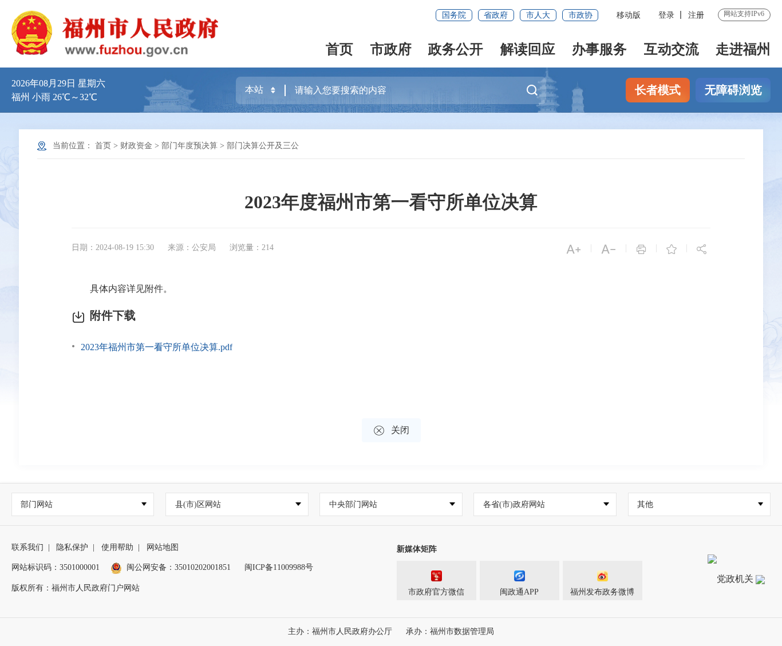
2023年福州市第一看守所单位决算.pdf (156, 347)
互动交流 (671, 49)
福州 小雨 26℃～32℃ (54, 97)
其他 (645, 504)
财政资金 (136, 145)
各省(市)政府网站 (514, 504)
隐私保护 (72, 547)
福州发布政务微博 (602, 592)
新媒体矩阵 (417, 549)
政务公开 (455, 49)
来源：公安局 (192, 247)
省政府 (496, 15)
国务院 (454, 15)
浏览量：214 (252, 247)
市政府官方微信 (436, 592)
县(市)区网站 (198, 504)
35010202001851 (203, 567)
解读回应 (527, 49)
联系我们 (27, 547)
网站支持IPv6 (744, 14)
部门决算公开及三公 (263, 145)
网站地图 (163, 547)
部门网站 (37, 504)
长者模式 (658, 90)
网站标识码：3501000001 (55, 567)
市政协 (580, 15)
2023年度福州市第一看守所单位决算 (391, 202)
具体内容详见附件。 (123, 289)
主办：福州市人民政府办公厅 (340, 631)
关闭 (391, 431)
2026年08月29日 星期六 (58, 83)
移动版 (629, 15)
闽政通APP (519, 592)
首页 (339, 49)
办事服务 (599, 49)
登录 (666, 15)
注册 (696, 15)
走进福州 (743, 49)
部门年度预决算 (189, 145)
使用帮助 (117, 547)
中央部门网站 (353, 504)
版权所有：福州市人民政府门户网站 (75, 588)
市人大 (538, 15)
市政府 (391, 49)
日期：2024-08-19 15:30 (113, 247)
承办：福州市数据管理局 (450, 631)
